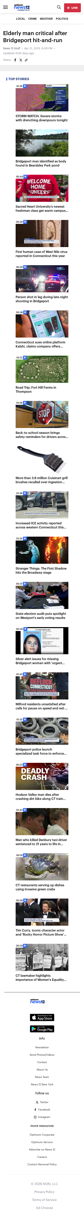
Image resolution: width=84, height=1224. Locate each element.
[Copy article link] (26, 60)
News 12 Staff (11, 48)
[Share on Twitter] (20, 60)
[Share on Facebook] (15, 60)
